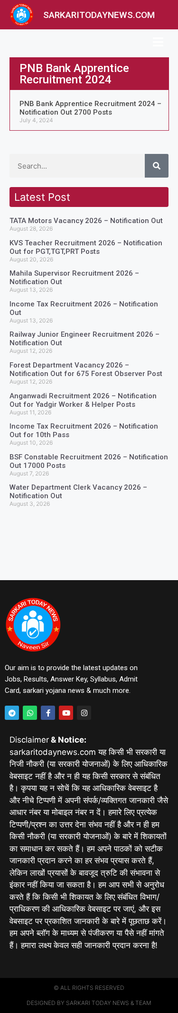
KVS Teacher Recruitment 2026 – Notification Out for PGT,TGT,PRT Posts (85, 247)
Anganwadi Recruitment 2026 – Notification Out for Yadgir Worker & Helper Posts (83, 400)
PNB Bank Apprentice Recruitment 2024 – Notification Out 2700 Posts (90, 108)
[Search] (157, 166)
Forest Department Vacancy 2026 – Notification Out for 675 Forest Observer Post (85, 369)
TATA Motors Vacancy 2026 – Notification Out (86, 220)
